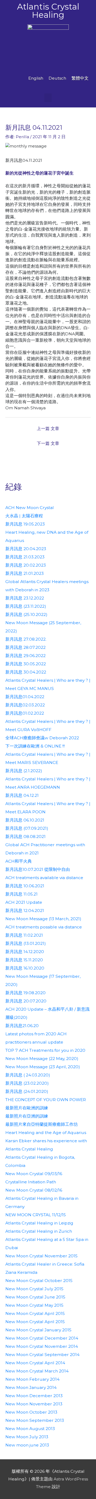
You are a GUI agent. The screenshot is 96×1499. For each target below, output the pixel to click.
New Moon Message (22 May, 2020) (41, 1058)
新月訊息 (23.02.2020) (27, 1083)
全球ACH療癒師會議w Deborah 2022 (42, 737)
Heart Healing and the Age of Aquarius (45, 1132)
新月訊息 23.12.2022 (24, 598)
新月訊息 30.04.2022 (25, 672)
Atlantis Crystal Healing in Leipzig (39, 1223)
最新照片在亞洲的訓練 (26, 1116)
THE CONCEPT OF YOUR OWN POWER (45, 1099)
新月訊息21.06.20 (22, 1025)
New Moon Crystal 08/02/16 (33, 1190)
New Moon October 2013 (31, 1412)
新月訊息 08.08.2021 (25, 836)
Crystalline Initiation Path (30, 1181)
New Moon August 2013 (30, 1428)
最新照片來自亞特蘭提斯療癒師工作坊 (41, 1124)
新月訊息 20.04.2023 (25, 548)
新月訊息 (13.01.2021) (25, 943)
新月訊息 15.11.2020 (24, 959)
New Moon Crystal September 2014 (42, 1354)
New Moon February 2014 (32, 1379)
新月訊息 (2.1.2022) (23, 770)
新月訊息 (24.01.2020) (26, 1091)
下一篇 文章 (48, 443)
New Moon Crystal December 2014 (41, 1338)
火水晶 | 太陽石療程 (24, 515)
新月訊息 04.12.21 (22, 795)
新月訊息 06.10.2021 (24, 820)
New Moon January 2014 (31, 1387)
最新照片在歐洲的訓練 (26, 1107)
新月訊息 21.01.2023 (24, 573)
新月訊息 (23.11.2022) (25, 606)
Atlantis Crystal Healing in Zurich (38, 1231)
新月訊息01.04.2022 (24, 696)
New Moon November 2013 (33, 1403)
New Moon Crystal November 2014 (41, 1346)
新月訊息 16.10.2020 (24, 968)
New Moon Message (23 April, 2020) (42, 1066)
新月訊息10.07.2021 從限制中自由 (37, 869)
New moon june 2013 (27, 1445)
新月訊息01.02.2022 (24, 713)
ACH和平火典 (18, 861)
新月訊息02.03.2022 (25, 704)
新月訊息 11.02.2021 (24, 935)
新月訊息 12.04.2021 (24, 910)
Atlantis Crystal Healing (48, 11)
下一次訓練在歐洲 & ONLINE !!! (35, 746)
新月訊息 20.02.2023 (25, 565)
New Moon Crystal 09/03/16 (33, 1173)
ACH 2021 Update (23, 902)
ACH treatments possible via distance (43, 926)
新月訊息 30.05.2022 (25, 663)
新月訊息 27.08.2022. (25, 639)
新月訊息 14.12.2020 (24, 951)
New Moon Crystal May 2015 (34, 1305)
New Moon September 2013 (34, 1420)
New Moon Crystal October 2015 (39, 1280)
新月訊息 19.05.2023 (25, 524)
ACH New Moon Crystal (29, 507)
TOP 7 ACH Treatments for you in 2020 (45, 1050)
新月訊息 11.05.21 (21, 894)
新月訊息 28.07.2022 (25, 647)
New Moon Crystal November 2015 (41, 1255)
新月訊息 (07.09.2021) (26, 828)
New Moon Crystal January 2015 (38, 1329)
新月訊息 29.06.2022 (25, 655)
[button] (48, 97)
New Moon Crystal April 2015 (35, 1313)
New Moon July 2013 (26, 1436)
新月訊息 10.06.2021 (24, 885)
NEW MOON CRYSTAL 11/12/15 (35, 1214)
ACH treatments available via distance (44, 877)
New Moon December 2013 (34, 1395)
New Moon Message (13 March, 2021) (43, 918)
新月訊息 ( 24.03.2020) (27, 1074)
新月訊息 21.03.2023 (25, 556)
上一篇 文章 (48, 428)
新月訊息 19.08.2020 (25, 992)
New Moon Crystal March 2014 (37, 1371)
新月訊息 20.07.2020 (25, 1000)
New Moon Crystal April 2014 (35, 1362)
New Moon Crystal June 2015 (35, 1297)
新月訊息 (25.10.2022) (26, 614)
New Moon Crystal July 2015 (34, 1288)
